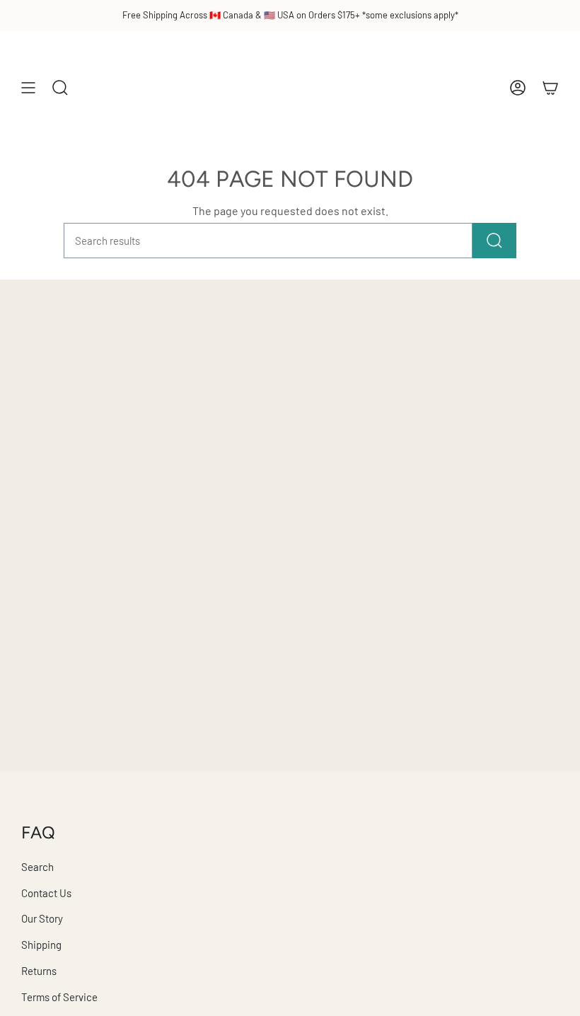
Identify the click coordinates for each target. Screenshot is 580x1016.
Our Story (42, 918)
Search (37, 866)
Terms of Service (59, 997)
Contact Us (46, 893)
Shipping (41, 944)
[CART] (550, 88)
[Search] (494, 240)
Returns (39, 970)
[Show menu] (28, 88)
